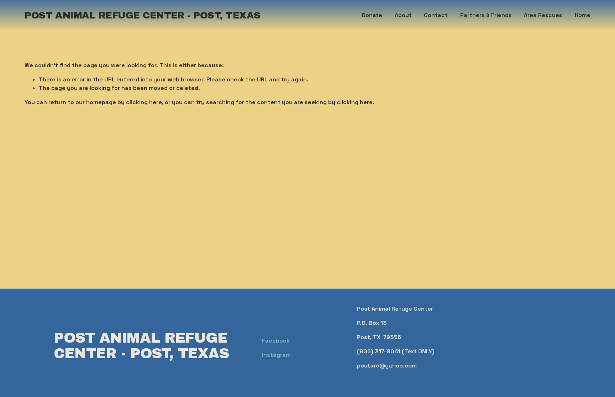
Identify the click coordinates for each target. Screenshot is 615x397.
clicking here (144, 102)
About (403, 15)
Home (582, 15)
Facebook (276, 340)
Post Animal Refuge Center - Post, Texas (142, 15)
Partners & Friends (486, 15)
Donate (372, 15)
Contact (436, 15)
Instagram (276, 355)
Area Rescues (543, 15)
